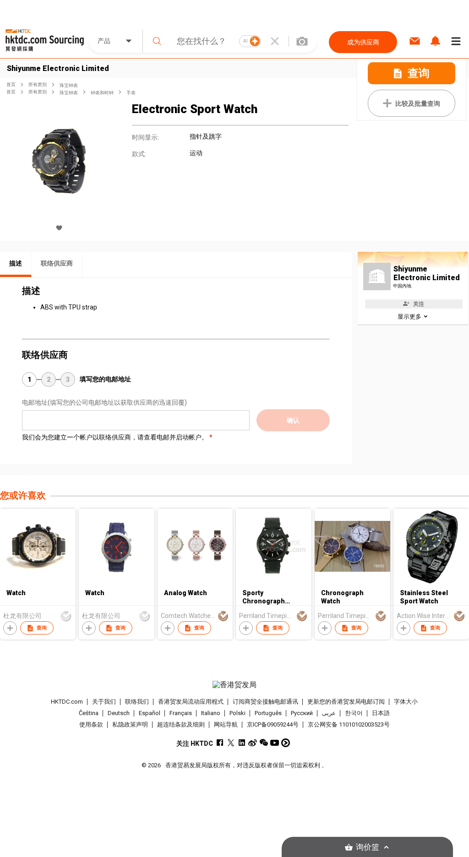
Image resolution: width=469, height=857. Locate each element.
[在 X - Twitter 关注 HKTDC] (230, 742)
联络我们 (137, 701)
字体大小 (406, 701)
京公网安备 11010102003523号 (349, 724)
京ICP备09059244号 (273, 724)
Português (268, 713)
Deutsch (119, 713)
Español (149, 713)
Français (180, 713)
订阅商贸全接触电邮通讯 (265, 701)
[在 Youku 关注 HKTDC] (285, 742)
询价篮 (367, 847)
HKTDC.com (67, 701)
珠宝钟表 (69, 85)
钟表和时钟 (102, 92)
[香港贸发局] (234, 685)
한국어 (354, 713)
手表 (131, 92)
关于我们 (104, 701)
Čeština (88, 713)
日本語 (381, 713)
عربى (329, 713)
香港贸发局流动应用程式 (191, 701)
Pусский (302, 713)
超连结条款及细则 (181, 724)
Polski (237, 713)
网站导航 (226, 724)
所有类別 (37, 84)
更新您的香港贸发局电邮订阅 (346, 701)
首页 (11, 84)
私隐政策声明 (130, 724)
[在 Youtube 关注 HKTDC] (274, 742)
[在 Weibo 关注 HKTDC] (252, 742)
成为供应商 (363, 42)
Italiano (210, 713)
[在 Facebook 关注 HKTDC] (219, 742)
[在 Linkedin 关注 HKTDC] (241, 742)
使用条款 (91, 724)
